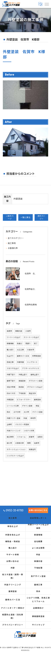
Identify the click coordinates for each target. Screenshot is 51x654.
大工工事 (20, 350)
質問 (29, 443)
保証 (37, 406)
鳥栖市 (9, 331)
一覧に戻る (25, 217)
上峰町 (9, 424)
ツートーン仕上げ (13, 337)
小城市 (28, 331)
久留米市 (30, 350)
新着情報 (10, 344)
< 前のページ (9, 217)
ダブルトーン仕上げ (34, 387)
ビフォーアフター (24, 400)
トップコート (32, 362)
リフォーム (21, 437)
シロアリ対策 (29, 431)
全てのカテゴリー (16, 238)
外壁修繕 (20, 362)
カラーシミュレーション (16, 449)
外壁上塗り (23, 375)
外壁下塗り (11, 375)
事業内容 (18, 331)
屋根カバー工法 (23, 356)
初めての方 (11, 393)
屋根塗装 (37, 400)
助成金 (21, 387)
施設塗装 (22, 381)
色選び (19, 344)
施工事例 (12, 243)
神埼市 (33, 418)
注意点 (39, 437)
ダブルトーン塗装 (35, 381)
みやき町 (17, 412)
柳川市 (9, 443)
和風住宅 (32, 449)
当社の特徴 (11, 387)
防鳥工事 (10, 362)
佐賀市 (36, 443)
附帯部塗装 (36, 356)
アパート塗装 (37, 412)
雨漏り (28, 344)
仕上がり (10, 356)
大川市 (26, 412)
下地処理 (22, 393)
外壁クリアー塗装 (13, 418)
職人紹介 (10, 350)
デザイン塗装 (27, 406)
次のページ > (41, 217)
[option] (25, 94)
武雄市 (31, 437)
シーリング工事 (13, 406)
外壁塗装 (10, 400)
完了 (35, 344)
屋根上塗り (35, 375)
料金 (25, 418)
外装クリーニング (13, 431)
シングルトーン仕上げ (15, 456)
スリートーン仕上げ (31, 337)
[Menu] (46, 4)
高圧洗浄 (32, 393)
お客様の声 (13, 248)
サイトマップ (38, 625)
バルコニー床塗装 (22, 424)
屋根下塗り (11, 381)
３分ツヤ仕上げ (13, 368)
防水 (8, 412)
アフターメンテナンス (30, 368)
